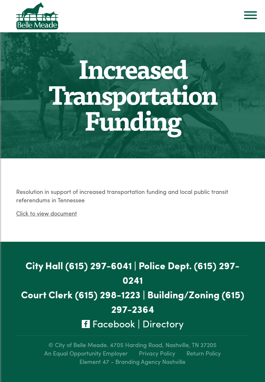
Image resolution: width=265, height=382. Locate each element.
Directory (163, 323)
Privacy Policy (157, 353)
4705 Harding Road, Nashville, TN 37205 (163, 345)
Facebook (112, 323)
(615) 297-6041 (98, 265)
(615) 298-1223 (108, 294)
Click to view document (46, 213)
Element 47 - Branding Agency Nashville (133, 361)
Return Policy (203, 353)
